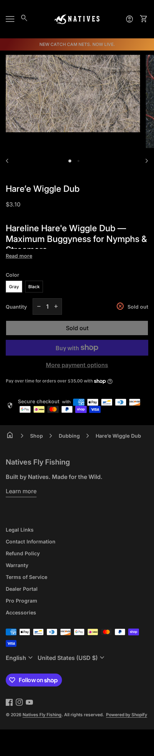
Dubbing (69, 436)
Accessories (21, 612)
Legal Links (20, 530)
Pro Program (21, 601)
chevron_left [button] (7, 161)
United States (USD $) (72, 657)
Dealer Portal (22, 589)
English (20, 657)
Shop (36, 436)
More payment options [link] (77, 365)
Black (34, 286)
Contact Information (31, 541)
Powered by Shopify (126, 714)
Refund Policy (23, 553)
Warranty (17, 565)
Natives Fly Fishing (38, 462)
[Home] (77, 18)
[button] (69, 161)
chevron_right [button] (147, 161)
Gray (14, 286)
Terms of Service (26, 577)
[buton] (20, 657)
